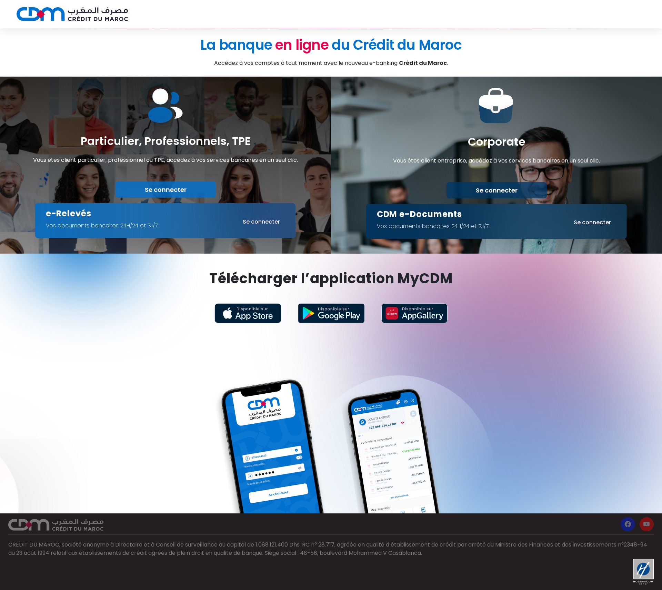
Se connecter (166, 189)
